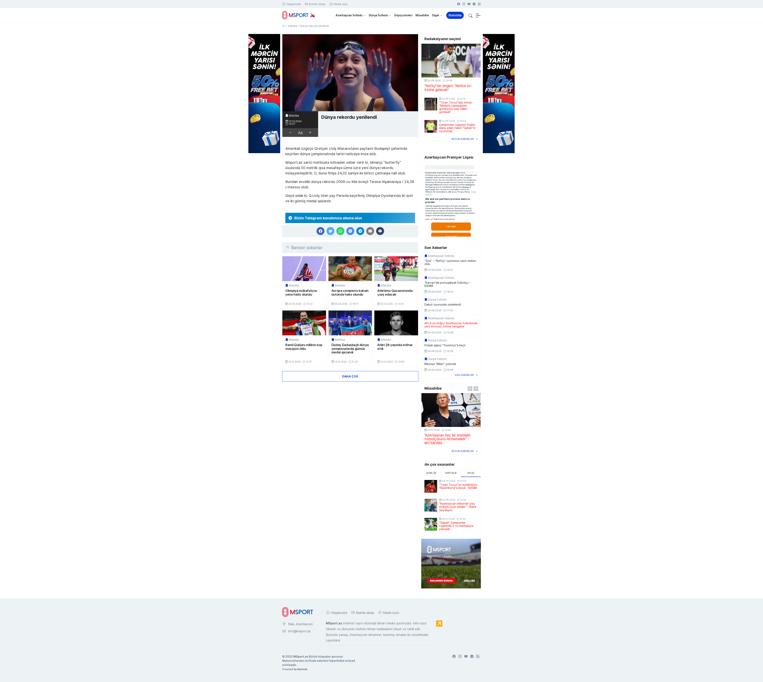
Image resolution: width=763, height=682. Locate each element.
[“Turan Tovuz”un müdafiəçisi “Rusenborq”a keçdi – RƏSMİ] (430, 486)
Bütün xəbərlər (463, 139)
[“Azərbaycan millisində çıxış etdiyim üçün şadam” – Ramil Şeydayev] (430, 505)
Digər (435, 15)
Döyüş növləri (403, 15)
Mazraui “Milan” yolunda (440, 364)
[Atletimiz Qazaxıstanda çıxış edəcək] (396, 268)
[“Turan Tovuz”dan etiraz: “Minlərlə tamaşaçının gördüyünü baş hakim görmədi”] (430, 104)
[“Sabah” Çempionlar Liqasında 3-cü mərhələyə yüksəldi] (430, 524)
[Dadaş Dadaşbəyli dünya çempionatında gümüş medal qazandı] (350, 323)
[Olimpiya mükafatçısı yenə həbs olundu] (304, 268)
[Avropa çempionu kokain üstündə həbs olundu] (350, 268)
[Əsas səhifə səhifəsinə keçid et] (283, 26)
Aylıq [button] (470, 473)
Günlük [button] (431, 473)
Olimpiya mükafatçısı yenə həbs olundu (301, 292)
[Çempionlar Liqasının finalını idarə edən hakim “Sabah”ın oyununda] (430, 126)
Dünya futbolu (378, 15)
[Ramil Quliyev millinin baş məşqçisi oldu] (304, 323)
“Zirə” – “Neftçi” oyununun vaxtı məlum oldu (450, 262)
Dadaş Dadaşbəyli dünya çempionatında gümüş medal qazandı (350, 348)
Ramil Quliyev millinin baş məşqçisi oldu (303, 346)
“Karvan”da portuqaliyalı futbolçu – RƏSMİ (447, 284)
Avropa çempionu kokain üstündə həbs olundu (350, 292)
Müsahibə (422, 15)
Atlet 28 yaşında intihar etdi (395, 346)
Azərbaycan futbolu (349, 15)
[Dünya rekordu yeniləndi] (350, 72)
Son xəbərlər (464, 375)
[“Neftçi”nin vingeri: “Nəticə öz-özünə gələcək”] (451, 60)
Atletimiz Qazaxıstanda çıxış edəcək (394, 292)
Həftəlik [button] (451, 473)
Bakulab (302, 669)
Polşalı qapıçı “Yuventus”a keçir (445, 345)
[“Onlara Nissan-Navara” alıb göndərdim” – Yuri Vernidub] (451, 410)
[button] (470, 15)
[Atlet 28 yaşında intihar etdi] (396, 323)
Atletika (294, 115)
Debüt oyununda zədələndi (442, 304)
